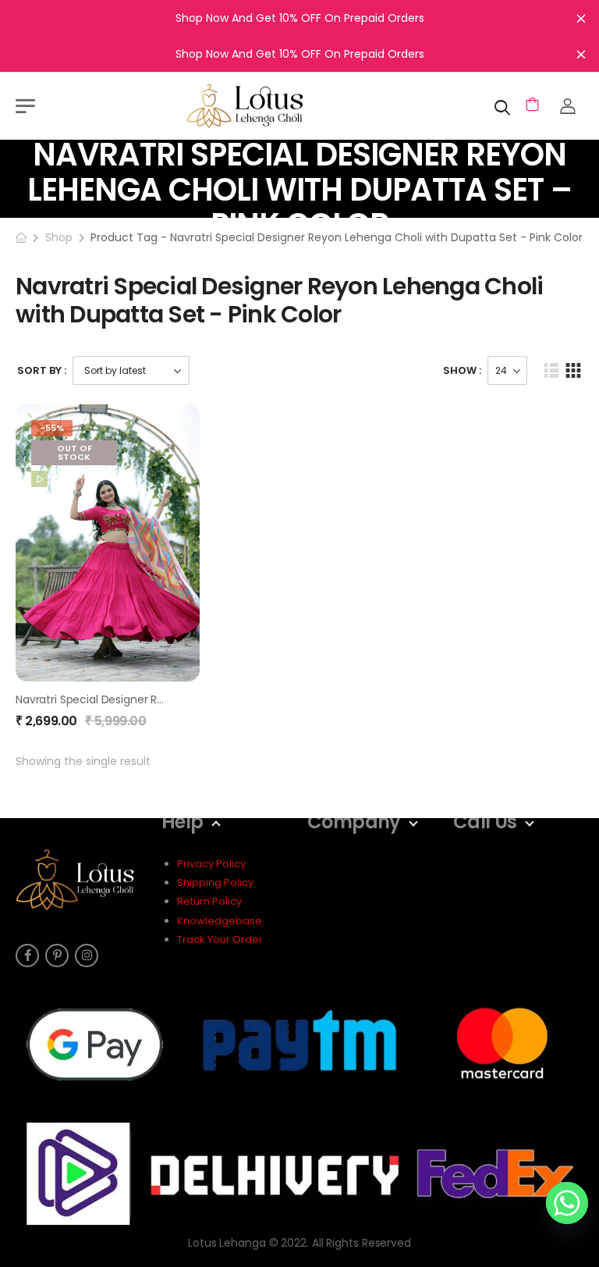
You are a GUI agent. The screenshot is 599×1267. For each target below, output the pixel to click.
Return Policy (209, 901)
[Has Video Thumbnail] (39, 479)
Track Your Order (220, 939)
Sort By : (41, 370)
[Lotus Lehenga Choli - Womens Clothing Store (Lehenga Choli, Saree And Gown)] (264, 106)
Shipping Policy (215, 882)
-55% (52, 428)
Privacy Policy (211, 863)
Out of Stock (74, 452)
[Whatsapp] (567, 1203)
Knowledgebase (219, 920)
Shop (59, 237)
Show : (462, 370)
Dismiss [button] (581, 18)
